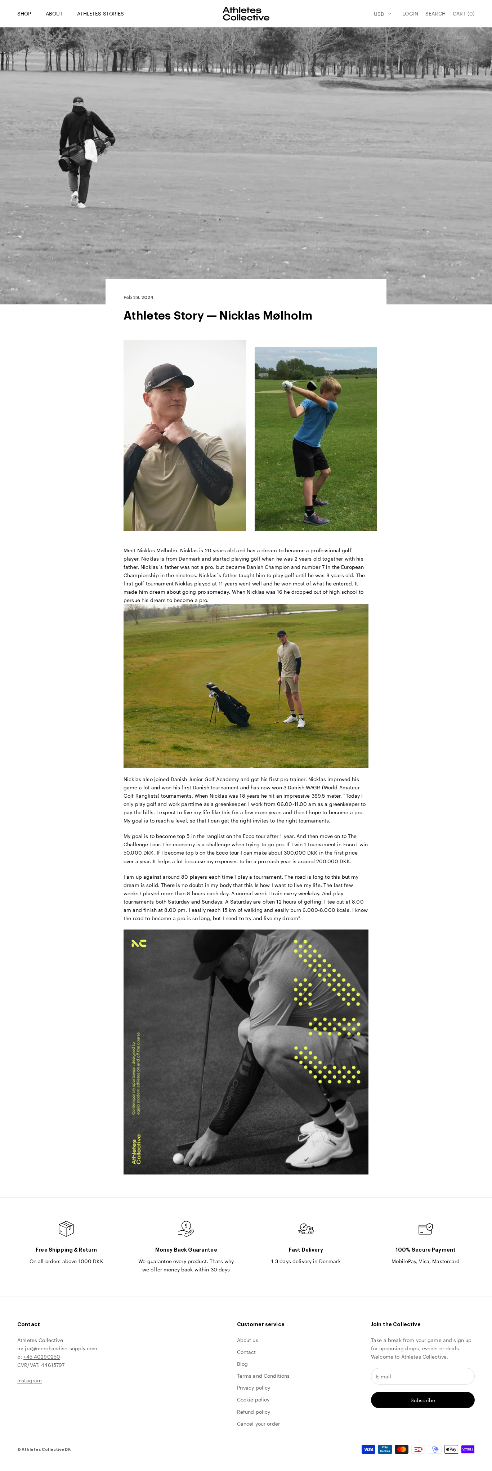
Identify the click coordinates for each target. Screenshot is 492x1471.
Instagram (29, 1380)
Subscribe (423, 1400)
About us (247, 1340)
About (54, 13)
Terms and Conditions (263, 1376)
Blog (242, 1364)
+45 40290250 (41, 1357)
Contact (246, 1352)
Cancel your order (258, 1424)
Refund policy (253, 1412)
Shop (24, 13)
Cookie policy (253, 1399)
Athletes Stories (100, 13)
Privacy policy (253, 1388)
